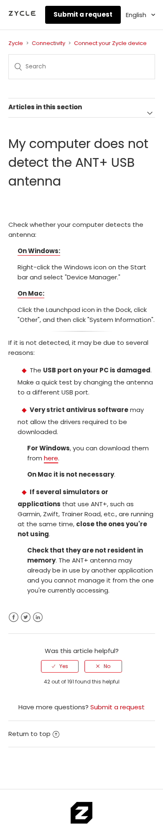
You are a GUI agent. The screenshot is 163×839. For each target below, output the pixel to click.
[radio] (60, 666)
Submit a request (82, 14)
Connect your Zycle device (110, 43)
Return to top (29, 733)
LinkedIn (38, 617)
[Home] (22, 15)
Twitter (25, 617)
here (51, 458)
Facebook (13, 617)
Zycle (15, 43)
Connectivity (48, 43)
